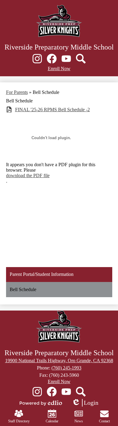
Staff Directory (19, 421)
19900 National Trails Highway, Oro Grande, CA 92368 (59, 360)
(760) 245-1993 (66, 367)
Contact (104, 421)
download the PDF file (28, 175)
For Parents (17, 92)
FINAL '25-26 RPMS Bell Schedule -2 (52, 109)
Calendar (52, 421)
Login (85, 403)
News (78, 421)
